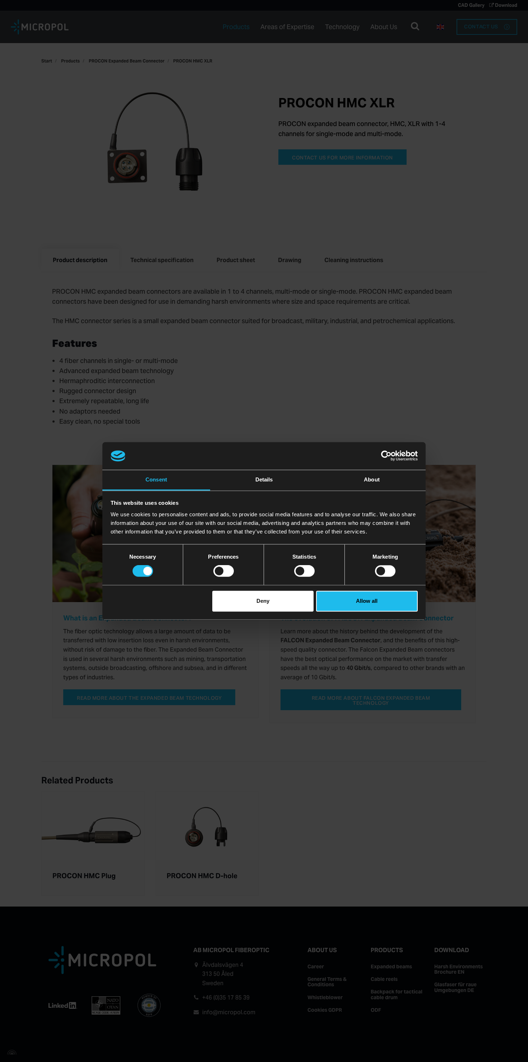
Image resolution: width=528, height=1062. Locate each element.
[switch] (223, 571)
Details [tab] (264, 479)
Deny (262, 601)
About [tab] (372, 479)
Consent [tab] (156, 479)
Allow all (367, 601)
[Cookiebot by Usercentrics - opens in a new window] (386, 456)
